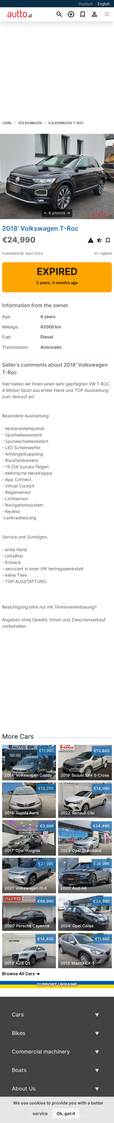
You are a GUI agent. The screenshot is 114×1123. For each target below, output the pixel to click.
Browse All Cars (18, 973)
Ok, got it (66, 1113)
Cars (7, 123)
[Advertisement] (57, 72)
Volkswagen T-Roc (66, 123)
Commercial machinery (41, 1051)
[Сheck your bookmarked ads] (83, 14)
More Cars (18, 736)
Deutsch (85, 4)
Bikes (18, 1033)
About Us (24, 1088)
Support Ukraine (57, 984)
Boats (19, 1070)
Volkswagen (30, 123)
